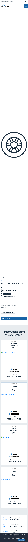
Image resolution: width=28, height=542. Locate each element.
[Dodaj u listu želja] (3, 277)
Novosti (7, 1)
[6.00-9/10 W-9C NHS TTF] (14, 402)
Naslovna (3, 305)
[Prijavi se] (20, 2)
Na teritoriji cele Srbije (16, 518)
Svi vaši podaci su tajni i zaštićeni (17, 532)
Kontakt (2, 1)
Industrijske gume (10, 290)
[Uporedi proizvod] (7, 277)
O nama (11, 1)
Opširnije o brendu (8, 312)
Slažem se (21, 540)
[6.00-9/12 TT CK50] (14, 487)
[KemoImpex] (7, 6)
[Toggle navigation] (26, 6)
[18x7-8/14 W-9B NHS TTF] (14, 360)
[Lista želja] (23, 2)
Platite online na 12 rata (17, 525)
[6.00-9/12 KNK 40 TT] (14, 444)
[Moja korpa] (25, 2)
